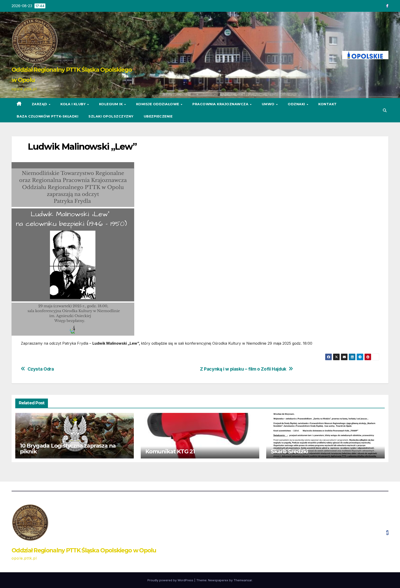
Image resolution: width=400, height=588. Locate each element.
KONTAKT (327, 104)
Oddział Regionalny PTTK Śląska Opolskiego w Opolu (84, 550)
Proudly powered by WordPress (170, 580)
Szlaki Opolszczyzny (111, 116)
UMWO (269, 104)
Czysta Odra (41, 369)
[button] (385, 110)
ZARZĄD (40, 104)
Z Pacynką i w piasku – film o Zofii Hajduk (243, 369)
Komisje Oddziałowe (158, 104)
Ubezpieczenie (158, 116)
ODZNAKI (297, 104)
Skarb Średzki (289, 451)
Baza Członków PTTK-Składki (47, 116)
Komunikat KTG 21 (170, 451)
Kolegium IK (111, 104)
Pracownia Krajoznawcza (221, 104)
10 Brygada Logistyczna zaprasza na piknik (68, 448)
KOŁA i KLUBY (73, 104)
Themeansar (243, 580)
